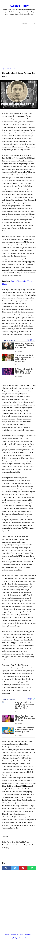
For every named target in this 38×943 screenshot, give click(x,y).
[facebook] (12, 18)
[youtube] (21, 18)
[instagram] (26, 18)
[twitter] (17, 18)
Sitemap (27, 938)
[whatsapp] (31, 868)
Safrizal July (19, 6)
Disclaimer (14, 934)
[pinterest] (23, 868)
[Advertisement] (19, 46)
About (21, 938)
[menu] (3, 23)
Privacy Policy (13, 938)
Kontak (7, 934)
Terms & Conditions (25, 934)
